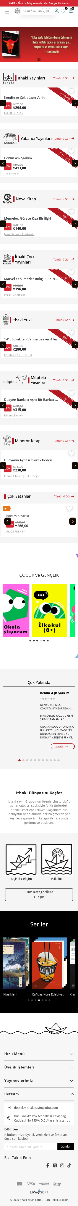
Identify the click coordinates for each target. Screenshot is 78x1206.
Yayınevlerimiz (18, 1080)
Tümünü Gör (61, 78)
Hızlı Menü (14, 1053)
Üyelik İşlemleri (19, 1067)
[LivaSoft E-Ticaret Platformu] (39, 1193)
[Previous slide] (3, 103)
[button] (30, 640)
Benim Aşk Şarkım (55, 693)
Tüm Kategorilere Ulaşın (39, 894)
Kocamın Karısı (17, 516)
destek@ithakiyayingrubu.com (36, 1108)
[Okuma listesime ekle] (71, 91)
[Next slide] (75, 103)
